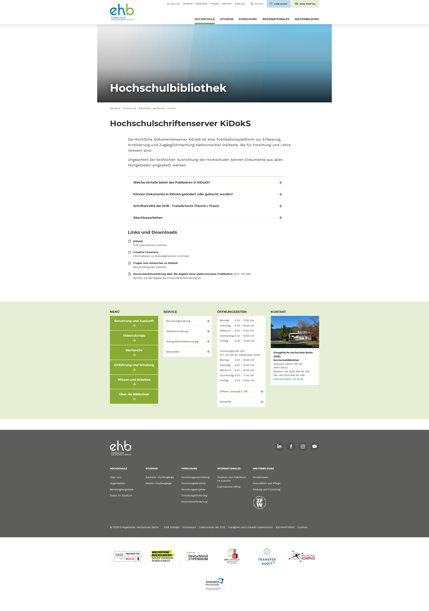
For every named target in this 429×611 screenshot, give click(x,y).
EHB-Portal (308, 4)
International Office (228, 486)
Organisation (117, 483)
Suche (259, 4)
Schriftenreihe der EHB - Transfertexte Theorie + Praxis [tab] (176, 206)
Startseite (115, 108)
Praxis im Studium (121, 495)
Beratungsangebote (121, 489)
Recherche (159, 108)
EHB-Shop (280, 4)
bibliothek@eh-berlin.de (288, 379)
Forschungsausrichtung (195, 477)
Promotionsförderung (194, 501)
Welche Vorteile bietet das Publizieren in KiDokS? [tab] (171, 182)
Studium (226, 19)
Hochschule (205, 19)
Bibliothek (144, 108)
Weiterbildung (307, 19)
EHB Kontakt (171, 527)
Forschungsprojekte (193, 489)
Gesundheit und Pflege (267, 483)
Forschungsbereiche (193, 483)
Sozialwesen (260, 477)
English (240, 4)
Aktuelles (173, 4)
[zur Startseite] (120, 448)
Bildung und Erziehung (266, 489)
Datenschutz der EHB (212, 527)
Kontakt (227, 4)
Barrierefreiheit (285, 527)
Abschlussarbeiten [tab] (147, 218)
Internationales (275, 19)
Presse (214, 4)
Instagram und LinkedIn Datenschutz (250, 527)
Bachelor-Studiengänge (160, 477)
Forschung (248, 19)
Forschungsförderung (194, 495)
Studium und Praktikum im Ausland (231, 479)
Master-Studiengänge (159, 483)
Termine (187, 4)
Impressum (189, 527)
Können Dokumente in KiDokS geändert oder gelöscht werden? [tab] (183, 194)
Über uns (115, 477)
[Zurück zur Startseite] (122, 12)
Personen (201, 4)
